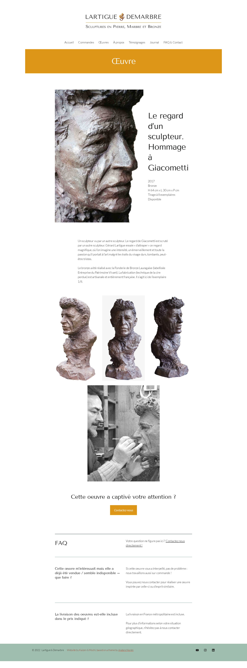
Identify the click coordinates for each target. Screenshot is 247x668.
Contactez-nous (123, 510)
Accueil (69, 42)
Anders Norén (126, 650)
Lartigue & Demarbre (53, 650)
